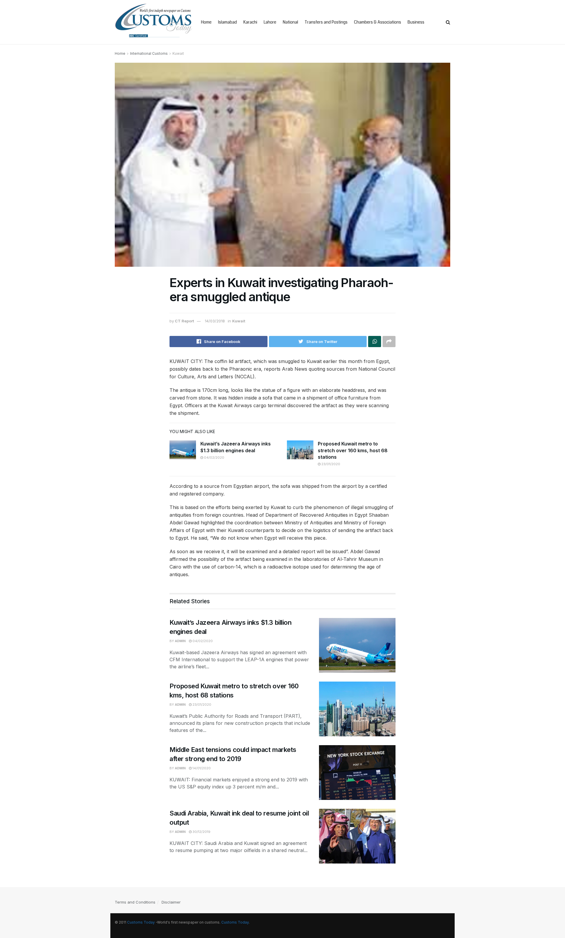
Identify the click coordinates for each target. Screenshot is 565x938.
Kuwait (178, 53)
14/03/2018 (215, 321)
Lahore (270, 22)
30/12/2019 (201, 832)
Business (416, 22)
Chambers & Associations (377, 22)
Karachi (250, 22)
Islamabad (227, 22)
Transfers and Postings (326, 22)
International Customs (149, 53)
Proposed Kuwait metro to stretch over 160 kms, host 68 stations (353, 450)
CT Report (184, 321)
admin (180, 641)
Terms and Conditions (135, 902)
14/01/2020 (201, 768)
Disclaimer (171, 902)
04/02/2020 (213, 457)
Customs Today (141, 922)
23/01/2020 (330, 464)
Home (206, 22)
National (290, 22)
